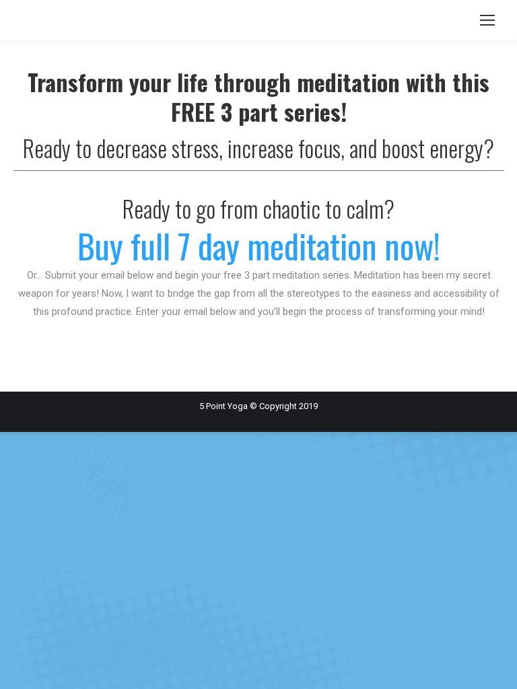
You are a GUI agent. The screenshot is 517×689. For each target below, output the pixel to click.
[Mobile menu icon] (487, 20)
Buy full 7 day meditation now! (258, 245)
